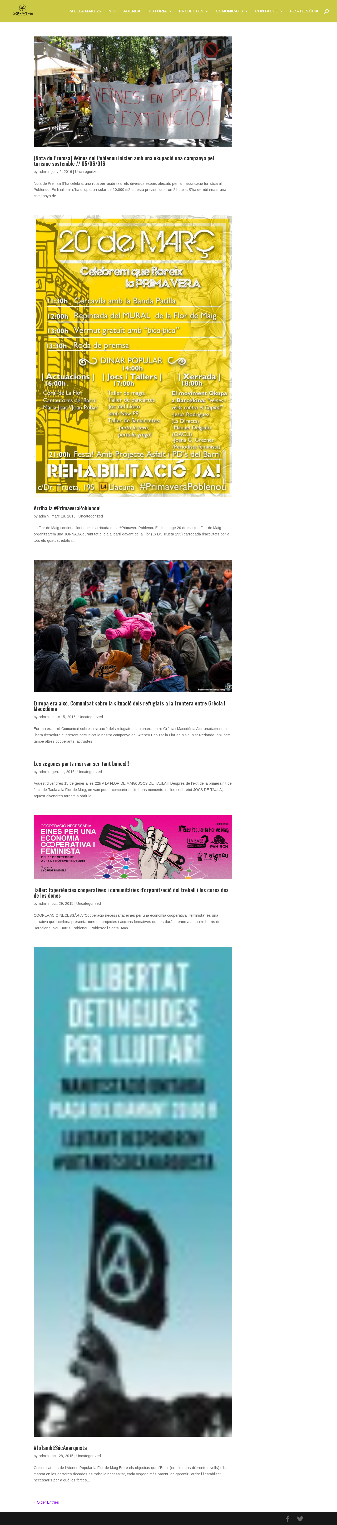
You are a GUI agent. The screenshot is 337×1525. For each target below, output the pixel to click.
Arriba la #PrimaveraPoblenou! (67, 508)
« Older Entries (46, 1502)
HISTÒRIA (157, 11)
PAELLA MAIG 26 (84, 11)
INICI (111, 11)
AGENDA (132, 11)
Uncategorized (87, 172)
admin (44, 172)
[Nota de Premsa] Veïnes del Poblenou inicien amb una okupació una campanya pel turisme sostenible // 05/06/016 (124, 160)
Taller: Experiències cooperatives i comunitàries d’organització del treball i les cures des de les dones (131, 892)
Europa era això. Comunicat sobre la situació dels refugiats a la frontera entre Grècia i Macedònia (129, 706)
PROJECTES (191, 11)
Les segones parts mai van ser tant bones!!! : (83, 763)
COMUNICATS (229, 11)
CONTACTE (266, 11)
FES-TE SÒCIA (304, 11)
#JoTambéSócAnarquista (60, 1447)
